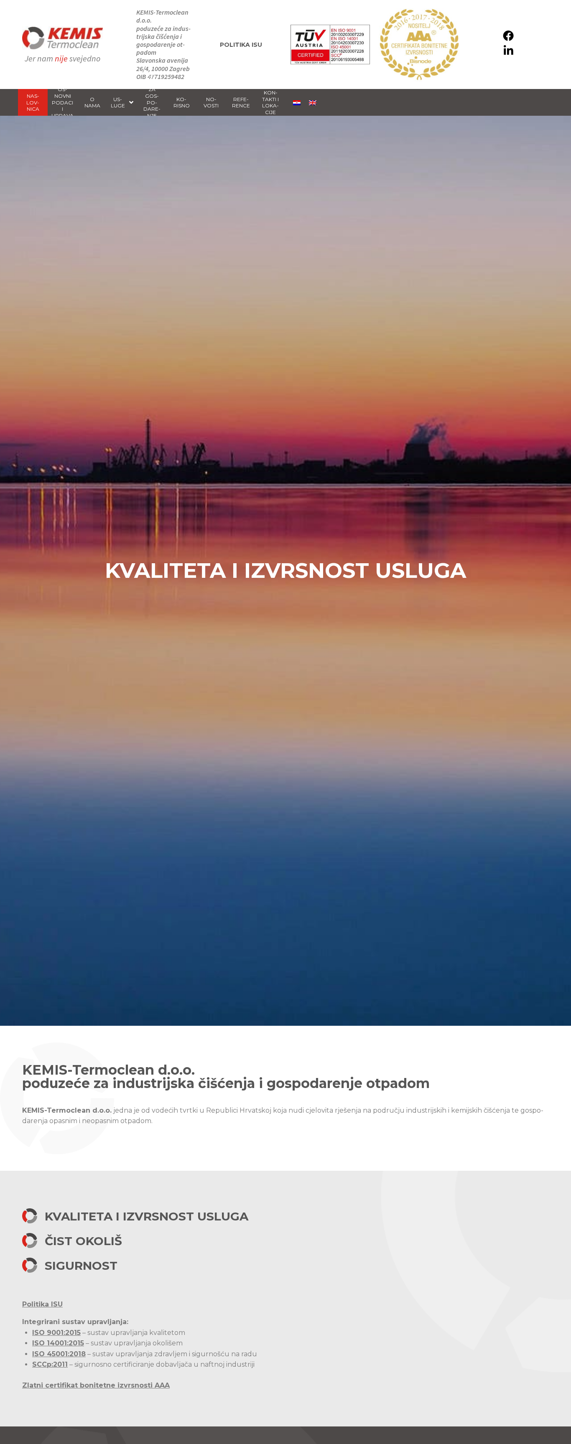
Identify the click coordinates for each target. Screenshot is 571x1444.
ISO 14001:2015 (58, 1343)
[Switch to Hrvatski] (297, 102)
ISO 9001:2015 (56, 1333)
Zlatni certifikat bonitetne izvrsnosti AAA (96, 1385)
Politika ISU (241, 44)
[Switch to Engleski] (313, 102)
